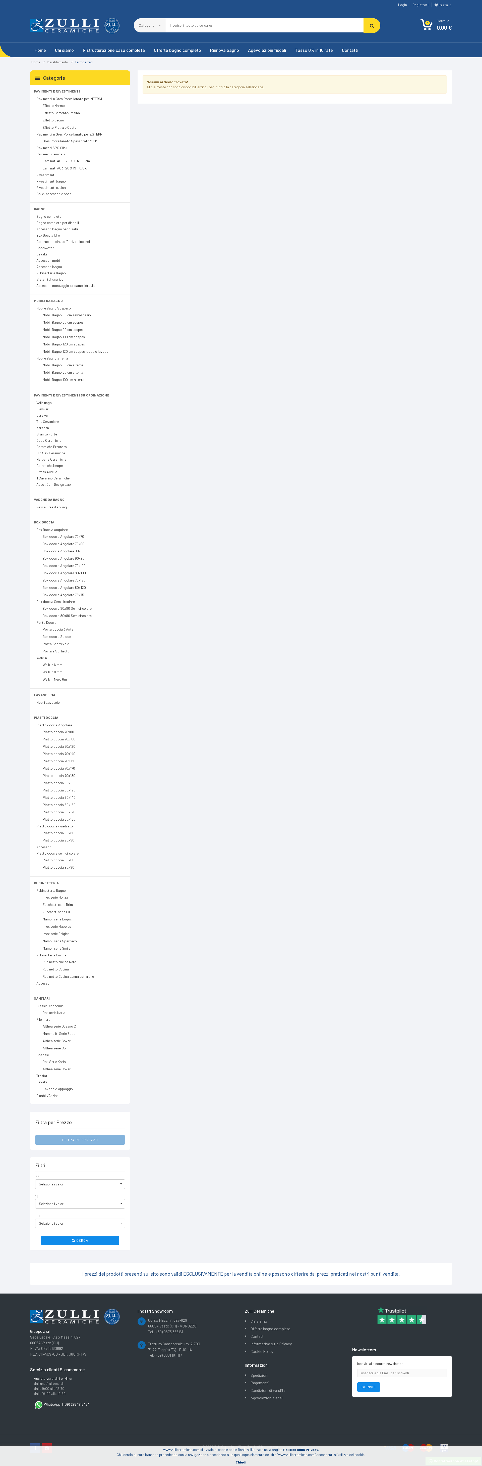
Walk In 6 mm (52, 664)
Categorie (147, 25)
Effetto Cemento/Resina (61, 113)
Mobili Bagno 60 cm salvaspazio (67, 315)
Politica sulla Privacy (300, 1449)
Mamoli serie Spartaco (60, 941)
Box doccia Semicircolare (55, 601)
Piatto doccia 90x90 (58, 840)
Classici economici (50, 1006)
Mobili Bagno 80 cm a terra (63, 372)
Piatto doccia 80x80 (58, 833)
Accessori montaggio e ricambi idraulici (66, 285)
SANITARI (42, 998)
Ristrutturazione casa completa (114, 50)
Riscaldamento (57, 62)
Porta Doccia (46, 622)
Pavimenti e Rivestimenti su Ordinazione (71, 395)
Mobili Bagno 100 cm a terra (63, 379)
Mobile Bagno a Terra (52, 358)
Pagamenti (260, 1382)
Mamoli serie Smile (56, 948)
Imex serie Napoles (57, 926)
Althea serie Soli (55, 1048)
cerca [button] (81, 1240)
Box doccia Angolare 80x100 (64, 573)
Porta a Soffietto (56, 651)
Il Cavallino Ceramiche (53, 478)
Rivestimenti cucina (51, 187)
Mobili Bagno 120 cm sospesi (64, 344)
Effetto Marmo (54, 105)
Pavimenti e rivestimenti (57, 91)
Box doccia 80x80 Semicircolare (67, 615)
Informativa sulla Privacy (271, 1343)
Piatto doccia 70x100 (59, 739)
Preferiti (445, 5)
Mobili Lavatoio (48, 702)
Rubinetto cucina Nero (59, 962)
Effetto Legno (53, 120)
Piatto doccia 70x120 (59, 746)
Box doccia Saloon (57, 636)
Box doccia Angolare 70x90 (63, 544)
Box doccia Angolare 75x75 (63, 595)
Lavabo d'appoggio (58, 1089)
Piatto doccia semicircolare (57, 853)
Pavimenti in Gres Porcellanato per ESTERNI (69, 134)
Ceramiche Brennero (51, 447)
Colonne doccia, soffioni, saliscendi (63, 241)
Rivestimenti (45, 175)
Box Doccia (44, 522)
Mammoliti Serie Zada (59, 1033)
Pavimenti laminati (50, 154)
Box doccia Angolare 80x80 (64, 551)
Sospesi (42, 1055)
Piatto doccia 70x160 (59, 761)
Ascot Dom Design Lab (53, 484)
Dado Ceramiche (48, 440)
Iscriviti (369, 1387)
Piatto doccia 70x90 (58, 732)
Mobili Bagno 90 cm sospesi (63, 329)
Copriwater (45, 248)
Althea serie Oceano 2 (59, 1026)
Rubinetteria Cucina (51, 955)
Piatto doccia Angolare (54, 725)
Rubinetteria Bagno (51, 273)
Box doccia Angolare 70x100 (64, 565)
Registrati (421, 5)
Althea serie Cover (57, 1041)
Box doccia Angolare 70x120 (64, 580)
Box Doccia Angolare (52, 529)
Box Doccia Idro (48, 235)
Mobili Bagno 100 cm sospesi (64, 337)
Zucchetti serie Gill (57, 912)
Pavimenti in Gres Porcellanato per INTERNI (69, 99)
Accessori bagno (49, 266)
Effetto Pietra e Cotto (60, 127)
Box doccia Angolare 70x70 (63, 536)
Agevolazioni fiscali (267, 50)
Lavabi (41, 254)
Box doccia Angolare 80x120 (64, 587)
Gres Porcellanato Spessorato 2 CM (70, 141)
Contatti (350, 50)
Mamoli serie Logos (57, 919)
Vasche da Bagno (49, 499)
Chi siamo (64, 50)
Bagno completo (49, 216)
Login (402, 5)
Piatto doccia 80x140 (59, 797)
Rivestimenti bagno (51, 181)
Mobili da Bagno (48, 300)
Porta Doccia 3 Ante (58, 629)
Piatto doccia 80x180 (59, 819)
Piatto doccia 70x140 (59, 753)
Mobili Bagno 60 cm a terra (63, 365)
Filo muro (43, 1019)
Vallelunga (44, 403)
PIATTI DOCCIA (46, 717)
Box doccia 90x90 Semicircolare (67, 608)
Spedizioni (259, 1375)
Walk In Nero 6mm (56, 679)
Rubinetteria (46, 883)
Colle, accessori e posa (54, 194)
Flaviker (42, 409)
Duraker (42, 415)
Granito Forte (46, 434)
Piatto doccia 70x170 (59, 768)
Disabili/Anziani (47, 1095)
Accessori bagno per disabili (57, 229)
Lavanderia (44, 695)
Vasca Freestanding (51, 507)
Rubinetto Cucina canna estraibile (68, 976)
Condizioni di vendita (268, 1390)
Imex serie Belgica (56, 933)
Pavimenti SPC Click (51, 148)
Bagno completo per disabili (57, 222)
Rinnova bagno (224, 50)
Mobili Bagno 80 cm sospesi (63, 322)
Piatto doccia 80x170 (59, 812)
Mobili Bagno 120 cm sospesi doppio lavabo (75, 351)
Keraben (42, 428)
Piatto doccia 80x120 (59, 790)
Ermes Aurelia (46, 472)
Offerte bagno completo (177, 50)
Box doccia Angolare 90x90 (64, 558)
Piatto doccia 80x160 (59, 805)
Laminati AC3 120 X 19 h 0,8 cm (66, 168)
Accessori (43, 847)
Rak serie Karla (54, 1012)
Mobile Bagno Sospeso (53, 308)
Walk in (41, 658)
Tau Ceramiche (47, 421)
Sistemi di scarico (50, 279)
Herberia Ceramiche (51, 459)
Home (40, 50)
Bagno (39, 209)
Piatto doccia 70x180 (59, 775)
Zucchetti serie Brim (58, 904)
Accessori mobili (48, 260)
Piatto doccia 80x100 (59, 783)
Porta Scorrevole (56, 644)
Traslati (42, 1076)
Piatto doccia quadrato (54, 826)
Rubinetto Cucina (56, 969)
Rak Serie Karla (54, 1061)
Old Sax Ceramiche (50, 453)
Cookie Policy (262, 1351)
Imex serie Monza (55, 897)
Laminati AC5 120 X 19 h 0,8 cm (66, 161)
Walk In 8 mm (52, 672)
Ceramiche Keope (49, 465)
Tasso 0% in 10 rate (314, 50)
